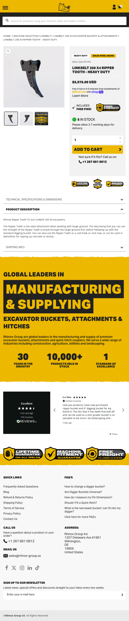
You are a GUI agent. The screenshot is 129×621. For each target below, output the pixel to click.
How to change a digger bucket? (84, 486)
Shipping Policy (13, 503)
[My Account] (114, 8)
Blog (6, 492)
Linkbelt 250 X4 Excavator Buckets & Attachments (85, 35)
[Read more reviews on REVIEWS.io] (27, 422)
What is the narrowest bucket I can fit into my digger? (92, 509)
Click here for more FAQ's (80, 517)
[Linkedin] (30, 567)
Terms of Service (13, 508)
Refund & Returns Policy (18, 497)
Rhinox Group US (15, 615)
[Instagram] (22, 567)
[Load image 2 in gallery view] (26, 118)
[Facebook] (6, 567)
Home (7, 35)
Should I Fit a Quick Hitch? (80, 503)
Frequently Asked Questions (20, 486)
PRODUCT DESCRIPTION (22, 209)
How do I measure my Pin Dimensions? (88, 497)
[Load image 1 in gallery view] (11, 118)
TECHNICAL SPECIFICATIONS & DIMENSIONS (34, 199)
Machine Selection (26, 35)
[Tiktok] (37, 567)
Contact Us (10, 519)
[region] (88, 410)
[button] (55, 410)
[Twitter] (13, 567)
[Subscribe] (122, 595)
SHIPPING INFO (15, 247)
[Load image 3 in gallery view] (41, 118)
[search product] (7, 21)
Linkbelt (45, 35)
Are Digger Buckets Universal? (83, 492)
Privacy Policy (12, 513)
